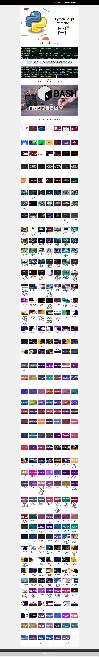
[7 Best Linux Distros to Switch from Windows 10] (24, 142)
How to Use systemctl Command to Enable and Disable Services (66, 383)
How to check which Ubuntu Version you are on (58, 266)
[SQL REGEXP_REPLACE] (24, 526)
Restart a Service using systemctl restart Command (25, 371)
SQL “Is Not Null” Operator (66, 451)
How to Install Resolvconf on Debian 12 (57, 451)
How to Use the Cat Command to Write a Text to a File (49, 465)
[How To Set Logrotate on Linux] (57, 192)
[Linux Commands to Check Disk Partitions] (24, 377)
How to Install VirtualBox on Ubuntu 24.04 (74, 157)
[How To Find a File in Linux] (41, 203)
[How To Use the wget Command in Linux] (57, 215)
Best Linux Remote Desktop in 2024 (25, 207)
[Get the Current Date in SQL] (66, 526)
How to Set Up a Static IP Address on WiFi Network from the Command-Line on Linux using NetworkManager (33, 358)
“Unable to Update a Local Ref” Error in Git (49, 521)
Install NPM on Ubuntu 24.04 (66, 184)
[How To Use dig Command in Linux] (57, 240)
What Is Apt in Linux (74, 244)
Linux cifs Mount (58, 619)
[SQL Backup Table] (33, 483)
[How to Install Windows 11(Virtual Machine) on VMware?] (57, 625)
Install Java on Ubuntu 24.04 (57, 184)
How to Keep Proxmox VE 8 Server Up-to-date (49, 171)
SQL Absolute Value (24, 487)
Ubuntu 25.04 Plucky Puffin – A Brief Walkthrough (74, 147)
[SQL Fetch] (24, 547)
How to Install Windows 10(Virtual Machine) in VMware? (41, 643)
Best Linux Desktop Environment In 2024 (41, 266)
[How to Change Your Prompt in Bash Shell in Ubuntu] (49, 153)
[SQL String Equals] (66, 580)
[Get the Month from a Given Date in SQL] (33, 341)
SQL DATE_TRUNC (25, 540)
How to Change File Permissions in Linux (25, 196)
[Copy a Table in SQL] (24, 580)
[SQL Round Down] (57, 570)
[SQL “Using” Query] (57, 559)
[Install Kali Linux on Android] (41, 615)
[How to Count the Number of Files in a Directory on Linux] (74, 547)
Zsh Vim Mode (41, 594)
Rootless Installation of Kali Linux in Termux (33, 596)
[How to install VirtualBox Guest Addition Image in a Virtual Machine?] (57, 637)
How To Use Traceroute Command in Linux (33, 197)
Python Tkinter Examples (57, 305)
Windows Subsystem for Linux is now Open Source (57, 147)
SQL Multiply (25, 574)
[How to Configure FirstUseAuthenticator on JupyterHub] (24, 180)
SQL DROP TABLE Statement (33, 415)
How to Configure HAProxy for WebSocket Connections (66, 504)
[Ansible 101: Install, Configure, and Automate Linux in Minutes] (41, 142)
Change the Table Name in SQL (57, 476)
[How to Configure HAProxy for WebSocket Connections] (66, 499)
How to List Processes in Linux (74, 196)
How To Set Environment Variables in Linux (58, 233)
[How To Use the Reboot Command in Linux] (24, 229)
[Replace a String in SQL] (74, 516)
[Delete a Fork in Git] (41, 447)
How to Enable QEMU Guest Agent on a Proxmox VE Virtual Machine (66, 208)
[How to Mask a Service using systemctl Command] (33, 391)
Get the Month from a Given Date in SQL (33, 346)
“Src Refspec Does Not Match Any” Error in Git (25, 521)
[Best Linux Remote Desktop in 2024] (24, 203)
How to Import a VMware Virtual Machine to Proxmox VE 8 (49, 266)
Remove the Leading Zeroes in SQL (41, 575)
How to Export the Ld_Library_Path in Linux (25, 565)
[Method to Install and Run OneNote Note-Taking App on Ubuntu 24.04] (41, 312)
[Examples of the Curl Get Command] (49, 559)
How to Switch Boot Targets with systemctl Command (41, 383)
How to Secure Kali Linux (33, 630)
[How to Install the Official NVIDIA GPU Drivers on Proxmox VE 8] (66, 272)
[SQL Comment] (49, 536)
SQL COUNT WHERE (49, 346)
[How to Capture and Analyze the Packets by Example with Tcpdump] (24, 603)
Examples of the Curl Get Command (49, 564)
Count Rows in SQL (66, 415)
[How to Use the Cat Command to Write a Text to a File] (49, 460)
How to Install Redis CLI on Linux (41, 290)
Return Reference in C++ (33, 464)
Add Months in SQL (24, 464)
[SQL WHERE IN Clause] (74, 580)
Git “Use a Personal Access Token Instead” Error (25, 452)
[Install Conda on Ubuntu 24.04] (49, 180)
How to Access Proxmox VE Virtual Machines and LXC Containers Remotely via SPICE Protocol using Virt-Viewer (49, 293)
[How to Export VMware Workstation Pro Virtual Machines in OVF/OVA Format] (57, 272)
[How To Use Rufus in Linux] (49, 215)
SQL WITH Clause (66, 520)
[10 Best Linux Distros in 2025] (41, 153)
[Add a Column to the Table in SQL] (33, 286)
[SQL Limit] (66, 402)
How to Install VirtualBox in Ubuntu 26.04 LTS (24, 134)
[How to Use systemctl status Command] (49, 377)
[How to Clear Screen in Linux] (66, 229)
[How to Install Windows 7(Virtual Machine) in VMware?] (24, 637)
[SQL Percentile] (41, 402)
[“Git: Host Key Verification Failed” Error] (49, 547)
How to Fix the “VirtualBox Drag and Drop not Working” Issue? (66, 643)
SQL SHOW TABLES (49, 585)
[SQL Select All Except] (24, 328)
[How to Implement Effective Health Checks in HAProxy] (57, 312)
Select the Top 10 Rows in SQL (66, 395)
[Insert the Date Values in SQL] (49, 526)
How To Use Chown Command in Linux (66, 255)
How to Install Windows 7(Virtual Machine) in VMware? (24, 643)
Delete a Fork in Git (41, 451)
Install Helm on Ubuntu (41, 630)
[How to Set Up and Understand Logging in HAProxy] (49, 603)
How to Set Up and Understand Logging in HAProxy (49, 609)
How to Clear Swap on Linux (49, 439)
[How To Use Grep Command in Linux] (74, 180)
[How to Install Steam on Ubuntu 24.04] (57, 153)
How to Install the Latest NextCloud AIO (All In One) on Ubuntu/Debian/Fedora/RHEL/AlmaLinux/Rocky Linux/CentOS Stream (41, 490)
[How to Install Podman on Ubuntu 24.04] (33, 312)
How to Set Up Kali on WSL (24, 630)
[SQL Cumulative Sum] (41, 547)
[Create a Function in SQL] (66, 570)
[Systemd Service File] (49, 391)
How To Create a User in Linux (74, 207)
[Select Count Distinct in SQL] (24, 402)
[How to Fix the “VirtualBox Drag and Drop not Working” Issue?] (66, 637)
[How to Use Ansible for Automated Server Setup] (33, 142)
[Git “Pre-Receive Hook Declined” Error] (74, 435)
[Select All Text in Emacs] (74, 286)
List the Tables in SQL (33, 531)
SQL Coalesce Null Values (24, 425)
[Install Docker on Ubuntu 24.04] (74, 261)
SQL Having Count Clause (24, 346)
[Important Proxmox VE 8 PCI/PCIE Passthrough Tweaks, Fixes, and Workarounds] (24, 166)
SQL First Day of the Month (74, 531)
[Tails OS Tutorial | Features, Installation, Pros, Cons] (66, 142)
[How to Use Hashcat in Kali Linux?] (33, 377)
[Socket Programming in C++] (41, 559)
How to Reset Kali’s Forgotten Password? (49, 630)
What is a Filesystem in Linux (74, 233)
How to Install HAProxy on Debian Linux (41, 503)
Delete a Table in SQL (58, 415)
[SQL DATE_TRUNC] (24, 536)
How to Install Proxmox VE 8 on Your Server (33, 170)
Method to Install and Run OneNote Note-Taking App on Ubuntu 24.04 (41, 318)
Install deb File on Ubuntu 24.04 (49, 233)
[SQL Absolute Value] (24, 483)
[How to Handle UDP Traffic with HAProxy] (49, 499)
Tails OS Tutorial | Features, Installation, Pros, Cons (66, 147)
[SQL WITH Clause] (66, 516)
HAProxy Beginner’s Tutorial (33, 608)
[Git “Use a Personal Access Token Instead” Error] (24, 447)
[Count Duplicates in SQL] (74, 411)
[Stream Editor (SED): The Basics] (74, 590)
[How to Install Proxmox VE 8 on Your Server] (33, 166)
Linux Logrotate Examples (57, 487)
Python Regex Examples (57, 356)
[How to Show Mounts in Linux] (57, 603)
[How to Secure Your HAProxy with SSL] (57, 460)
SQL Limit (66, 405)
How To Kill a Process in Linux (49, 254)
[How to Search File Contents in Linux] (24, 615)
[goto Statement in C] (49, 272)
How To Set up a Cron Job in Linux (66, 196)
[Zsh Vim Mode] (41, 590)
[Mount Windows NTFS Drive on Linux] (57, 365)
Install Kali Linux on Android (41, 620)
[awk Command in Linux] (24, 153)
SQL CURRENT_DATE (33, 541)
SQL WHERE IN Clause (74, 585)
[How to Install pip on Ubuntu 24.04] (74, 215)
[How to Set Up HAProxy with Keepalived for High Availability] (74, 483)
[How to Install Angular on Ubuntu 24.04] (74, 300)
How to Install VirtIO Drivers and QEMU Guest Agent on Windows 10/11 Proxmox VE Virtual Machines (66, 221)
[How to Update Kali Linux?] (74, 615)
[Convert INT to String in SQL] (33, 580)
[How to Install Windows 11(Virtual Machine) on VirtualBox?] (66, 625)
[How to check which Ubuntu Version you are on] (57, 261)
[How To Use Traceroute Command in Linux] (33, 192)
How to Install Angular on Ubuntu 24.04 (74, 305)
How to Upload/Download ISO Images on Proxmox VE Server (41, 171)
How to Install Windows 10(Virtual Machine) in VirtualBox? (49, 643)
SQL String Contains (41, 541)
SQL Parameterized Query (33, 575)
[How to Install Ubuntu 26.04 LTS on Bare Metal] (33, 128)
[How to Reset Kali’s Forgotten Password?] (49, 625)
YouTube (59, 2)
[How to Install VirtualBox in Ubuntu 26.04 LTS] (24, 128)
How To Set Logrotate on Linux (57, 196)
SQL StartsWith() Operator (58, 395)
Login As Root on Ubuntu (66, 620)
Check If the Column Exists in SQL (58, 541)
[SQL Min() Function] (66, 559)
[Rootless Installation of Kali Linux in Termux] (33, 590)
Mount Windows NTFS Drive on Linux (58, 370)
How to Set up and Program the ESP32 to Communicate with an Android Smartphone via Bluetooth (74, 384)
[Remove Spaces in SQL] (49, 570)
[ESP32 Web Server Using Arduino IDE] (74, 536)
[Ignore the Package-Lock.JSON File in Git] (24, 472)
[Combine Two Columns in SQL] (41, 300)
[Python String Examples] (66, 483)
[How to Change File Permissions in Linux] (24, 192)
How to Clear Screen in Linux (66, 233)
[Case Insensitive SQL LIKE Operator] (41, 328)
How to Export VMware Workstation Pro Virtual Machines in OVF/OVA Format (58, 278)
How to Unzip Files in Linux (49, 207)
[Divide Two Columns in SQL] (33, 547)
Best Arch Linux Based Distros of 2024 (33, 265)
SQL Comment (49, 540)
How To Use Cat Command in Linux (33, 254)
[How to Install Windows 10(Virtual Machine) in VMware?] (41, 637)
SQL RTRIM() (41, 520)
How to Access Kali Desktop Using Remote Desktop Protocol (74, 426)
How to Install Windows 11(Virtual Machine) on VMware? (57, 631)
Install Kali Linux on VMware (49, 620)
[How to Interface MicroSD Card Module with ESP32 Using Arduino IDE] (57, 421)
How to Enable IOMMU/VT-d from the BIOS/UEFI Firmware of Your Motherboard (66, 172)
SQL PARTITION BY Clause (49, 406)
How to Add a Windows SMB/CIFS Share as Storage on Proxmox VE (41, 277)
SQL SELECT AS (33, 405)
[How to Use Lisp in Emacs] (57, 341)
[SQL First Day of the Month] (74, 526)
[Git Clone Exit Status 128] (33, 472)
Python (49, 41)
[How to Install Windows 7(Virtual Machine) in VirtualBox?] (33, 637)
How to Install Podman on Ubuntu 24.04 (33, 317)
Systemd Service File (50, 395)
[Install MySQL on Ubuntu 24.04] (33, 180)
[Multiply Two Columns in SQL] (74, 559)
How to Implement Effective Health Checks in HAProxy (58, 318)
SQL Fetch (25, 551)
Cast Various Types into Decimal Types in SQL (74, 477)
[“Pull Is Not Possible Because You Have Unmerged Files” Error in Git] (74, 460)
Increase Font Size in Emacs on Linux (66, 305)
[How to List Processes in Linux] (74, 192)
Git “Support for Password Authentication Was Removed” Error (66, 440)
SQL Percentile (41, 405)
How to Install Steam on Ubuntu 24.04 (57, 157)
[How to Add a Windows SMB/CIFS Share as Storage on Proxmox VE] (41, 272)
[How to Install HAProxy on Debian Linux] (41, 499)
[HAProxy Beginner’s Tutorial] (33, 603)
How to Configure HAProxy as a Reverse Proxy (41, 609)
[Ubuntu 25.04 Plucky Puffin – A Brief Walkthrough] (74, 142)
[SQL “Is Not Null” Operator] (66, 447)
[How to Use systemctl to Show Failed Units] (57, 377)
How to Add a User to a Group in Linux (33, 244)
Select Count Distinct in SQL (24, 406)
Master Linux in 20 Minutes (70, 2)
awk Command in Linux (25, 157)
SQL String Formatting (74, 451)
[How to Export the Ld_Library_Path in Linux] (24, 559)
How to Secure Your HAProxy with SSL (57, 464)
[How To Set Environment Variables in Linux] (57, 229)
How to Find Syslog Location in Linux (66, 464)
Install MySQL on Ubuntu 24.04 (33, 184)
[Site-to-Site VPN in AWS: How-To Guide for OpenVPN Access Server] (57, 128)
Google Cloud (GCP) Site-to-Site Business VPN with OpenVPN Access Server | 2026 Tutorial (49, 135)
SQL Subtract (74, 316)
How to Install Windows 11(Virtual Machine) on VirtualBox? (66, 631)
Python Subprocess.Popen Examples (49, 487)
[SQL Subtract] (74, 312)
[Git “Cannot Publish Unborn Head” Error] (49, 472)
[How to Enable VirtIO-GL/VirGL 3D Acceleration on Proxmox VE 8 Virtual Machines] (24, 499)
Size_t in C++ (33, 563)
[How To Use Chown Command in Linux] (66, 250)
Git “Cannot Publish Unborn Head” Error (49, 476)
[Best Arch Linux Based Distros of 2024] (33, 261)
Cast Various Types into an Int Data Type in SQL (66, 476)
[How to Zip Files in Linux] (49, 240)
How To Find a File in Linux (41, 207)
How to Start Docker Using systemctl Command (24, 396)
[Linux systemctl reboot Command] (66, 365)
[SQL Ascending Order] (33, 421)
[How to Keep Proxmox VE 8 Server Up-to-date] (49, 166)
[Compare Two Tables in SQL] (33, 300)
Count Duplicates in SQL (74, 415)
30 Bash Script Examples (49, 119)
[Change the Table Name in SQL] (57, 472)
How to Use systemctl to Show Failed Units (58, 382)
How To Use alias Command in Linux (66, 244)
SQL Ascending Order (33, 425)
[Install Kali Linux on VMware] (49, 615)
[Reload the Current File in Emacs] (24, 300)
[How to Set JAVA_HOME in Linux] (74, 603)
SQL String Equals (66, 584)
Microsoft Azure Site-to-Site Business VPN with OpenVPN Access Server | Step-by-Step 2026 (41, 135)
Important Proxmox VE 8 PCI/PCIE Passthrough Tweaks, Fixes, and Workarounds (24, 172)
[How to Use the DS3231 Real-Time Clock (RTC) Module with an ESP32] (49, 365)
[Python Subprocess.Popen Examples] (49, 483)
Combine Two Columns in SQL (41, 305)
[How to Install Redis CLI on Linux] (41, 286)
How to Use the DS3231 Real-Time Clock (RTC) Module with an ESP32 (49, 371)
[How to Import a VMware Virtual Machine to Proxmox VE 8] (49, 261)
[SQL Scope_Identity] (74, 570)
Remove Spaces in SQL (49, 575)
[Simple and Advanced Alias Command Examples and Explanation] (49, 300)
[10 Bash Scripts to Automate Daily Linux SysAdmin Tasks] (49, 142)
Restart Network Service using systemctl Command (33, 371)
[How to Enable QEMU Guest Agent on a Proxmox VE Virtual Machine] (66, 203)
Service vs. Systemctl (74, 356)
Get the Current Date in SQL (66, 531)
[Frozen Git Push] (33, 516)
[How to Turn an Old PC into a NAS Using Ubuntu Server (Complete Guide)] (66, 128)
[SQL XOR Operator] (57, 516)
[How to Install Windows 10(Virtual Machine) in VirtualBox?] (49, 637)
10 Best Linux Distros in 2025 (41, 157)
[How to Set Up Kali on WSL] (24, 625)
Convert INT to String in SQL (33, 585)
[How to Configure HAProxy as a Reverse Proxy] (41, 603)
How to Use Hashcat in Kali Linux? (33, 382)
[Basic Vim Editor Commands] (66, 261)
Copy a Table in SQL (25, 585)
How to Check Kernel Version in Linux (66, 552)
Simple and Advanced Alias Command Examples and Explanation (49, 306)
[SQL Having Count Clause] (24, 341)
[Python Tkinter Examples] (57, 300)
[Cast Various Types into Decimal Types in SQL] (74, 472)
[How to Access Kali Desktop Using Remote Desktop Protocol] (74, 421)
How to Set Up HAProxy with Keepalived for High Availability (74, 488)
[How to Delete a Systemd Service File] (24, 435)
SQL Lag (57, 332)
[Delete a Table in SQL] (57, 411)
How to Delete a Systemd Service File (25, 439)
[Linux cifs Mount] (57, 615)
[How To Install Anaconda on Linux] (41, 240)
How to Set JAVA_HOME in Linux (74, 608)
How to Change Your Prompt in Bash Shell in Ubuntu (49, 158)
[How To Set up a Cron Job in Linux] (66, 192)
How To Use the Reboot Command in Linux (25, 234)
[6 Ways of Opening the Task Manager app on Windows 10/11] (41, 180)
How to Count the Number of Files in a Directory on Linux (74, 553)
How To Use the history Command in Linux (33, 234)
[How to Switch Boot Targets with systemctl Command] (41, 377)
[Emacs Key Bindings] (57, 286)
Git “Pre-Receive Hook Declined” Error (74, 439)
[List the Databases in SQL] (41, 526)
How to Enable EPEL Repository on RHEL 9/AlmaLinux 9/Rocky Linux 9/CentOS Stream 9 (49, 427)
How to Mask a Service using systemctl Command (33, 396)
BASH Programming (49, 79)
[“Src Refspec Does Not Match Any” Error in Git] (24, 516)
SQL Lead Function (49, 333)
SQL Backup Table (33, 487)
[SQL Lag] (57, 328)
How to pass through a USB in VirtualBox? (66, 595)
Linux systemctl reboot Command (66, 370)
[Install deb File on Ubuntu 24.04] (49, 229)
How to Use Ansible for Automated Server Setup (33, 147)
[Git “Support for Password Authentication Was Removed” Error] (66, 435)
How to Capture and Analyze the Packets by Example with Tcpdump (25, 609)
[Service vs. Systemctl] (74, 351)
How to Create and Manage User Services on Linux (33, 440)
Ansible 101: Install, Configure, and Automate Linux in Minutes (41, 147)
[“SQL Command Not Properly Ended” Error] (41, 580)
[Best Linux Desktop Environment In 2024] (41, 261)
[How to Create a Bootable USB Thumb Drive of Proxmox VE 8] (74, 166)
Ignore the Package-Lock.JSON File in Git (25, 477)
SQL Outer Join (33, 332)
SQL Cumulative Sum (41, 552)
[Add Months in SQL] (24, 460)
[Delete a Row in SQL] (41, 341)
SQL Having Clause (66, 317)
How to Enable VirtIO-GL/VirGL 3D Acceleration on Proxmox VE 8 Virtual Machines (25, 504)
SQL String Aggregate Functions (58, 585)
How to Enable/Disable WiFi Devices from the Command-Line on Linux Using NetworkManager (49, 319)
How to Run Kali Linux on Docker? (50, 356)
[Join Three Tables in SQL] (24, 411)
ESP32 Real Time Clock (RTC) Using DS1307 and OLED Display (66, 542)
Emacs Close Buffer (74, 333)
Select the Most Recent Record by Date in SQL (74, 395)
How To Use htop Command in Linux (41, 196)
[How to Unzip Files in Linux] (49, 203)
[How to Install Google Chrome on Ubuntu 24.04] (33, 272)
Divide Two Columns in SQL (33, 552)
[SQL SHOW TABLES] (49, 580)
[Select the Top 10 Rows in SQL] (66, 391)
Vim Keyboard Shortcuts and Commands (57, 595)
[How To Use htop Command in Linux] (41, 192)
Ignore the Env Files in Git (57, 552)
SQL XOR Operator (57, 521)
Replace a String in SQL (74, 521)
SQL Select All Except (24, 333)
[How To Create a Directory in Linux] (24, 261)
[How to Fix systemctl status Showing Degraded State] (66, 421)
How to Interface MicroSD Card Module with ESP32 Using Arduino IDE (58, 426)
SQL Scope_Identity (74, 575)
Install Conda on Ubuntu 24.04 (49, 184)
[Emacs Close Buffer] (74, 328)
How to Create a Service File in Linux (41, 439)
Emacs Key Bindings (58, 290)
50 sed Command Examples (49, 81)
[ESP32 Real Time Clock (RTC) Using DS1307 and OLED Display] (66, 536)
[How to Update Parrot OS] (24, 351)
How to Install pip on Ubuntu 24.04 (74, 219)
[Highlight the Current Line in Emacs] (66, 286)
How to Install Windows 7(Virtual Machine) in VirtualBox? (33, 643)
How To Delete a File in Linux (49, 196)
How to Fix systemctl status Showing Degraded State (66, 426)
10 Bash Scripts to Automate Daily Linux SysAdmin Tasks (49, 147)
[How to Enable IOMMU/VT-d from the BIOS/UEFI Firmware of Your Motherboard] (66, 166)
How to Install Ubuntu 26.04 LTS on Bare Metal (33, 134)
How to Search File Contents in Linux (25, 620)
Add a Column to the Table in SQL (33, 290)
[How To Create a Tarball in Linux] (33, 215)
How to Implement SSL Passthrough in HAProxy (33, 504)
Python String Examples (66, 487)
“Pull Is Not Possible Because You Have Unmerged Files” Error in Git (74, 465)
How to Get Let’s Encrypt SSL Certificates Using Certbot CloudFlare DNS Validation (41, 427)
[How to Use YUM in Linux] (41, 250)
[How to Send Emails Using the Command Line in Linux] (66, 603)
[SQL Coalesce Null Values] (24, 421)
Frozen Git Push (33, 520)
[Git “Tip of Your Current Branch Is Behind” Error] (57, 435)
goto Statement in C (49, 276)
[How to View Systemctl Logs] (74, 365)
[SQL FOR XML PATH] (74, 402)
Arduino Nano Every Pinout (33, 451)
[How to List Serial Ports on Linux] (41, 391)
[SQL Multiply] (24, 570)
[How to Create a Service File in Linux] (41, 435)
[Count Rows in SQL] (66, 411)
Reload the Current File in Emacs (24, 305)
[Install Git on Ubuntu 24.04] (33, 203)
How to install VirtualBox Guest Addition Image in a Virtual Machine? (58, 643)
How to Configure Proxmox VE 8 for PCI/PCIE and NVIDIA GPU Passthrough (66, 159)
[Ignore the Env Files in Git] (57, 547)
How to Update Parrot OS (24, 356)
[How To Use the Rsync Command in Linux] (41, 229)
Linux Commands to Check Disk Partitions (24, 383)
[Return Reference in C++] (33, 460)
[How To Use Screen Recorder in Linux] (24, 250)
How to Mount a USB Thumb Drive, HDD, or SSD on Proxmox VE (25, 277)
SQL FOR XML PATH (74, 406)
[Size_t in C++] (33, 559)
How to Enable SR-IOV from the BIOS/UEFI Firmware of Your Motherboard (58, 171)
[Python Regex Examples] (57, 351)
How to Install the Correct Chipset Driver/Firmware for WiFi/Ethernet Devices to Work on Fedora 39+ (41, 358)
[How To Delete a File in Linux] (49, 192)
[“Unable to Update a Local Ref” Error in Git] (49, 516)
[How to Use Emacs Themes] (66, 341)
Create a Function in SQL (66, 575)
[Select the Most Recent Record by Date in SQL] (74, 391)
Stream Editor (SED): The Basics (74, 595)
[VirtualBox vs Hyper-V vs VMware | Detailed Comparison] (49, 590)
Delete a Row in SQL (41, 346)
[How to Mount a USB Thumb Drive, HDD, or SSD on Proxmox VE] (24, 272)
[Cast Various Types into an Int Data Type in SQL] (66, 472)
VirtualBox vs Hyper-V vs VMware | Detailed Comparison (49, 596)
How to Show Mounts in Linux (57, 608)
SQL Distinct (49, 414)
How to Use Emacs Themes (66, 346)
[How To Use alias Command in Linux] (66, 240)
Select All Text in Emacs (74, 290)
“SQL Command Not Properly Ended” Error (41, 585)
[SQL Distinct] (49, 411)
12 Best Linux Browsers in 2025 (33, 157)
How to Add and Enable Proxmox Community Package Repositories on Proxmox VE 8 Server (74, 505)
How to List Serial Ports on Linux (41, 395)
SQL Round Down (58, 574)
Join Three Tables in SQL (24, 415)
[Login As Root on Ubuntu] (66, 615)
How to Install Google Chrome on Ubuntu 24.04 (33, 276)
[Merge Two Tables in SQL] (57, 402)
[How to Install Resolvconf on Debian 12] (57, 447)
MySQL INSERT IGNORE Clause (41, 464)
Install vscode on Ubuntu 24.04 (41, 219)
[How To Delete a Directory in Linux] (24, 215)
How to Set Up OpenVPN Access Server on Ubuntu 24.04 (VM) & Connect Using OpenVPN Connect (74, 135)
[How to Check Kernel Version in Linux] (66, 547)
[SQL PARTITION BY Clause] (49, 402)
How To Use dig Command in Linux (57, 244)
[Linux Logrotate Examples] (57, 483)
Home (55, 2)
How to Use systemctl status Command (49, 382)
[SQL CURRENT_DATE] (33, 536)
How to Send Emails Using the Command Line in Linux (66, 609)
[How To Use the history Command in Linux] (33, 229)
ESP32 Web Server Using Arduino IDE (74, 541)
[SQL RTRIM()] (41, 516)
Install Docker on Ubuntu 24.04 (74, 265)
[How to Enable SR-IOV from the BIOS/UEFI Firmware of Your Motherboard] (57, 166)
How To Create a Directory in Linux (25, 265)
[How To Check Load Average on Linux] (74, 250)
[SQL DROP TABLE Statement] (33, 411)
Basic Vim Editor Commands (66, 265)
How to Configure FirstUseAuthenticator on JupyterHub (25, 185)
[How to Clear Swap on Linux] (49, 435)
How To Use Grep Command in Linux (74, 184)
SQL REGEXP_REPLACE (25, 531)
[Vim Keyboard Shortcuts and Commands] (57, 590)
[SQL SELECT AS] (33, 402)
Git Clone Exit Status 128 (33, 476)
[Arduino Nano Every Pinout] (33, 447)
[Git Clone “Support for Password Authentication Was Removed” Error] (49, 447)
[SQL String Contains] (41, 536)
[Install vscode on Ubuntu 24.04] (41, 215)
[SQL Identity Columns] (57, 526)
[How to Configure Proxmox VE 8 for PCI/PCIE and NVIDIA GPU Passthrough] (66, 153)
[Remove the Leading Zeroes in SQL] (41, 570)
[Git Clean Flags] (41, 472)
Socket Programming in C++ (41, 564)
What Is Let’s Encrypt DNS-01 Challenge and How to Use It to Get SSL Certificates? (25, 597)
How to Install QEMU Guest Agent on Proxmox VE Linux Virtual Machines (58, 208)
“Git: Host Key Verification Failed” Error (49, 552)
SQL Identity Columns (58, 531)
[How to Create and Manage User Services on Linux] (33, 435)
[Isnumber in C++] (33, 615)
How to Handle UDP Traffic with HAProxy (49, 503)
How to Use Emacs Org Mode (74, 346)
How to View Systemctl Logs (74, 370)
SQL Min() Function (66, 564)
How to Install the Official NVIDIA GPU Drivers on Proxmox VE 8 (66, 277)
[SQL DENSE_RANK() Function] (41, 411)
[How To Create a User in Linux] (74, 203)
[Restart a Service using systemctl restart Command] (24, 365)
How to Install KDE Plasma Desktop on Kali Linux (74, 631)
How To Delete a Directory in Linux (25, 219)
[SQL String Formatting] (74, 447)
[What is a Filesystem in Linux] (74, 229)
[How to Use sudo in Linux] (57, 250)
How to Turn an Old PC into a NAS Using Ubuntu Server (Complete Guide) (66, 135)
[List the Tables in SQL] (33, 526)
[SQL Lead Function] (49, 328)
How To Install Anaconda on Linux (41, 244)
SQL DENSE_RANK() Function (41, 415)
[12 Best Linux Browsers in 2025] (33, 153)
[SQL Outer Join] (33, 328)
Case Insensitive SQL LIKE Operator (41, 333)
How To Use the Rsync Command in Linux (41, 234)
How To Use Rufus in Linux (49, 219)
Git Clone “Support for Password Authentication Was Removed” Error (49, 453)
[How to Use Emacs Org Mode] (74, 341)
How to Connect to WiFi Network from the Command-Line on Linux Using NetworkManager (66, 335)
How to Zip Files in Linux (49, 244)
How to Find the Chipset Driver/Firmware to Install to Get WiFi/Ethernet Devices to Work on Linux (25, 292)
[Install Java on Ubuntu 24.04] (57, 180)
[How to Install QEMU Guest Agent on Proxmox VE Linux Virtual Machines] (57, 203)
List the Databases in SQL (41, 531)
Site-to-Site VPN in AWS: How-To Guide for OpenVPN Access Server (58, 134)
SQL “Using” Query (58, 564)
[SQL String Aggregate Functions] (57, 580)
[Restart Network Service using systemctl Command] (33, 365)
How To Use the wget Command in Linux (58, 219)
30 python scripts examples (49, 43)
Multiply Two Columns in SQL (74, 564)
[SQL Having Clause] (66, 312)
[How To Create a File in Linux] (24, 240)
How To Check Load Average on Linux (74, 254)
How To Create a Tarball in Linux (33, 219)
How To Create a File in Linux (25, 244)
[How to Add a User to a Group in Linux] (33, 240)
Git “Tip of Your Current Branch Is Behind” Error (58, 439)
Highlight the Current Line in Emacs (66, 290)
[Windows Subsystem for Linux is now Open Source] (57, 142)
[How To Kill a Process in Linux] (49, 250)
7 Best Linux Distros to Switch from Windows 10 (25, 147)
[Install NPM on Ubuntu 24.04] (66, 180)
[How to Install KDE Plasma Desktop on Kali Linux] (74, 625)
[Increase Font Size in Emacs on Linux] (66, 300)
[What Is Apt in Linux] (74, 240)
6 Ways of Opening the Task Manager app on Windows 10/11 (41, 185)
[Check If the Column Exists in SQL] (57, 536)
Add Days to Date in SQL (66, 356)
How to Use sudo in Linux (58, 254)
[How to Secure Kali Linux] (33, 625)
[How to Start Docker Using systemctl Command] (24, 391)
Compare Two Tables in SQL (33, 305)
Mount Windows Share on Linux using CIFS (41, 370)
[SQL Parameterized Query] (33, 570)
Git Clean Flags (41, 475)
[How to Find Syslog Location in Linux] (66, 460)
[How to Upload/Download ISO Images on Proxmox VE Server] (41, 166)
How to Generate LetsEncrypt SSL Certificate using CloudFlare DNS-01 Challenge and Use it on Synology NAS (74, 278)
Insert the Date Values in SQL (49, 531)
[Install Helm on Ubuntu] (41, 625)
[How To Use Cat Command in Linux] (33, 250)
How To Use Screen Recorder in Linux (25, 254)
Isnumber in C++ (33, 619)
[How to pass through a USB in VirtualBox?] (66, 590)
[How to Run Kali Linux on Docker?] (49, 351)
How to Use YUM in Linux (41, 254)
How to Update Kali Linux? (74, 620)
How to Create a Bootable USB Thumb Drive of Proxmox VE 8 (74, 171)
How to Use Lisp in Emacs (57, 346)
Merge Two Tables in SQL (57, 406)
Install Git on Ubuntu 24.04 (33, 207)
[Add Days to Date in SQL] (66, 351)
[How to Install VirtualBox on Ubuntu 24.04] (74, 153)
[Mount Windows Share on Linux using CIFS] (41, 365)
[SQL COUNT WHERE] (49, 341)
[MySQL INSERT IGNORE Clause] (41, 460)
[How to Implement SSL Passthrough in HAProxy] (33, 499)
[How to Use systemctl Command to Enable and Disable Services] (66, 377)
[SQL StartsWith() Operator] (57, 391)
